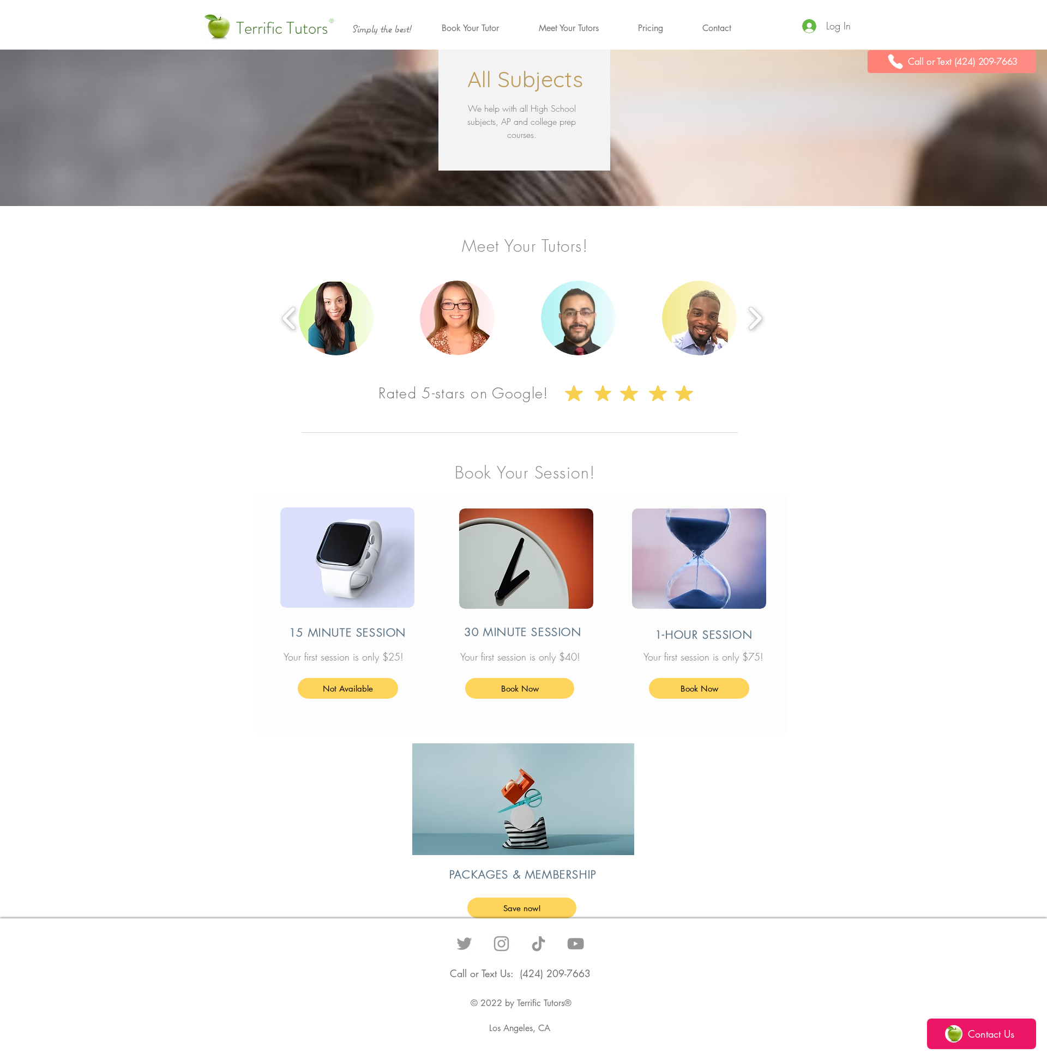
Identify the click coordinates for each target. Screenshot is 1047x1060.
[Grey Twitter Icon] (464, 944)
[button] (470, 28)
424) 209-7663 (556, 973)
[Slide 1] (523, 844)
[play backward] (289, 317)
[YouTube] (575, 944)
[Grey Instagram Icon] (501, 944)
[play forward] (755, 317)
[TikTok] (538, 944)
